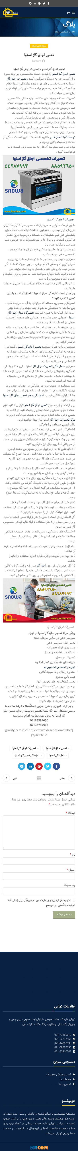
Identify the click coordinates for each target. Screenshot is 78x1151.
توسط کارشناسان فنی (62, 137)
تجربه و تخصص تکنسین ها (59, 667)
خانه (73, 31)
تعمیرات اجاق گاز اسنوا (60, 219)
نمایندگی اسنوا (57, 755)
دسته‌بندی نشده (61, 32)
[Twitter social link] (44, 3)
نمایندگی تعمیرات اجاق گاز (48, 366)
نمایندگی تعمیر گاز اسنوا (27, 755)
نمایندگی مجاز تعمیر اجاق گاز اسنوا (23, 395)
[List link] (39, 1035)
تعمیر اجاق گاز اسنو (30, 346)
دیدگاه (70, 813)
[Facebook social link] (48, 3)
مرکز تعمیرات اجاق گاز (62, 419)
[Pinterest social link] (39, 3)
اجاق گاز (42, 565)
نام (72, 854)
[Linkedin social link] (35, 3)
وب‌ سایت (69, 885)
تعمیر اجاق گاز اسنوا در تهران (45, 633)
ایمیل (70, 869)
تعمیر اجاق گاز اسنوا (63, 74)
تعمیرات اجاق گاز (16, 78)
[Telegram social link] (30, 3)
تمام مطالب (39, 778)
